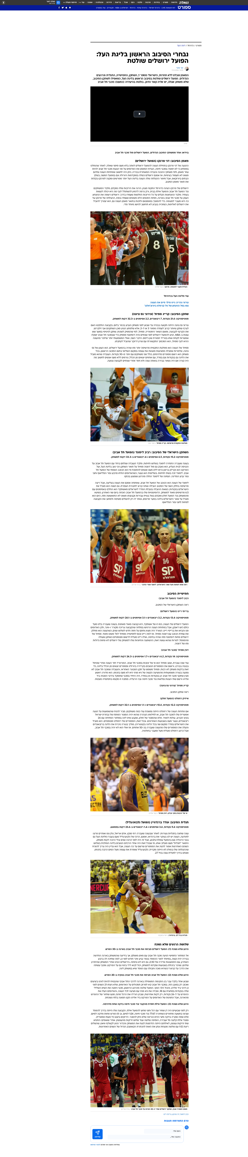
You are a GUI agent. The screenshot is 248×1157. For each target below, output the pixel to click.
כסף (132, 2)
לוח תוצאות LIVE (168, 8)
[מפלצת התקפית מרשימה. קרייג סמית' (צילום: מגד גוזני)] (139, 407)
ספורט (165, 2)
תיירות (109, 2)
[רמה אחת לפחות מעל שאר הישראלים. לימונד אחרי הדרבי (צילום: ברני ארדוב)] (139, 548)
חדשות (174, 2)
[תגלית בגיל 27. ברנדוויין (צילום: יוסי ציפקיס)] (139, 899)
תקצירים (110, 8)
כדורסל (132, 8)
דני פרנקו (175, 1114)
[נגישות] (3, 2)
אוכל (126, 2)
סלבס (140, 2)
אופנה (89, 2)
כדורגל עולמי (142, 8)
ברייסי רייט (167, 1114)
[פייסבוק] (59, 7)
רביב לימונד (184, 1114)
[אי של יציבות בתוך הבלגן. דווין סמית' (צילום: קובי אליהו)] (139, 777)
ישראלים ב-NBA (121, 8)
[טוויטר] (62, 7)
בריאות (118, 2)
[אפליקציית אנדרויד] (70, 7)
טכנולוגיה (99, 2)
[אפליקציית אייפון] (66, 7)
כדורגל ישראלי (154, 8)
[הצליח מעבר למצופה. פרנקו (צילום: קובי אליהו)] (139, 250)
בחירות (157, 2)
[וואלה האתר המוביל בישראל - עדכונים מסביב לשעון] (184, 2)
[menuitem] (172, 2)
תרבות (148, 2)
